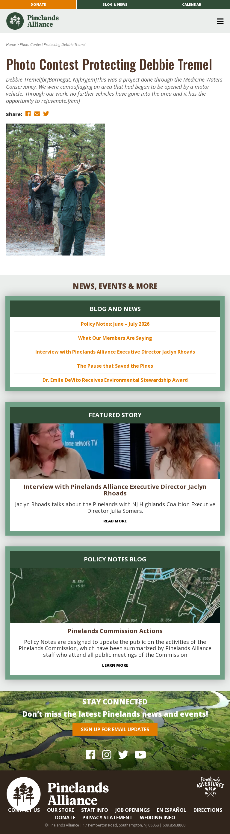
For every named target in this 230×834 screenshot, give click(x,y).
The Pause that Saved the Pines (115, 366)
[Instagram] (107, 754)
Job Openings (132, 810)
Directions (207, 810)
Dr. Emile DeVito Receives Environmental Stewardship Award (115, 380)
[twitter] (46, 114)
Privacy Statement (107, 817)
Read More (115, 521)
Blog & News (114, 4)
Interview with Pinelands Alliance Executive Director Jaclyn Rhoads (115, 351)
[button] (113, 21)
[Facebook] (90, 754)
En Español (171, 810)
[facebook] (28, 114)
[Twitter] (123, 754)
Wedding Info (157, 817)
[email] (37, 114)
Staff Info (94, 810)
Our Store (60, 810)
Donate (38, 4)
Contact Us (24, 810)
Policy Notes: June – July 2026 (115, 324)
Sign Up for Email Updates (115, 729)
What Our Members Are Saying (115, 338)
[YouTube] (139, 754)
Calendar (191, 4)
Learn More (115, 665)
